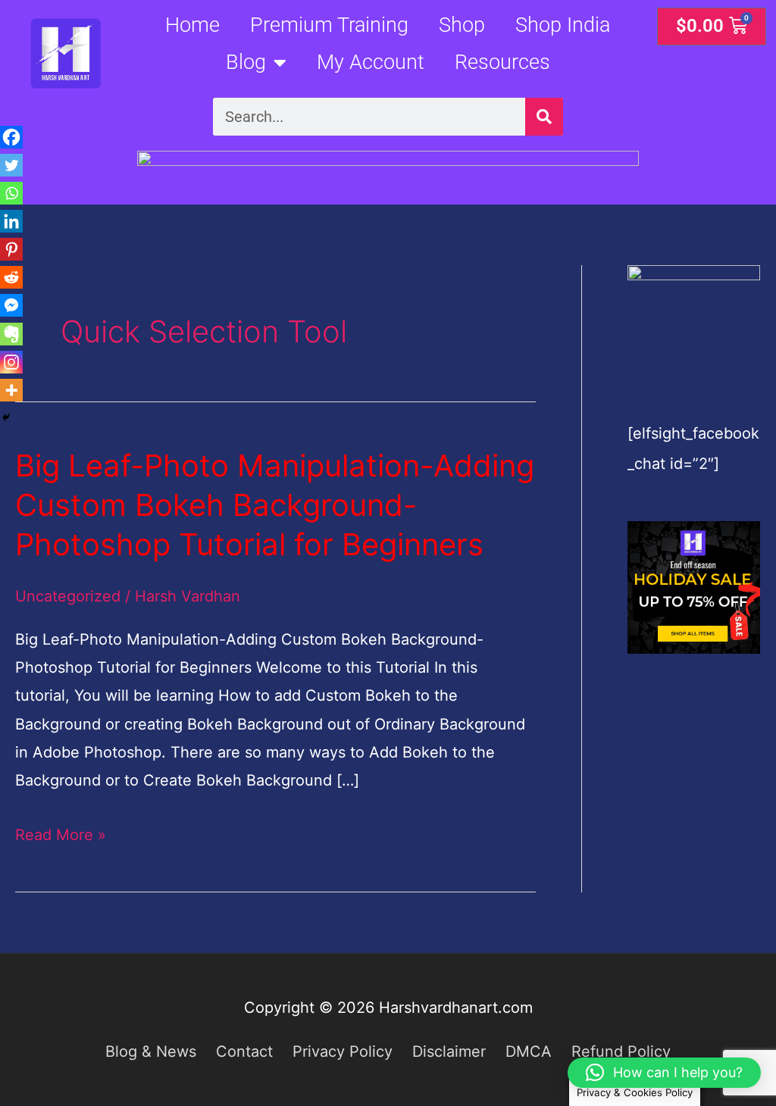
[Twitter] (11, 165)
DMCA (528, 1051)
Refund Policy (621, 1051)
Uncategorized (67, 596)
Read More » (60, 832)
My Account (370, 61)
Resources (502, 61)
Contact (244, 1051)
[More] (11, 390)
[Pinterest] (11, 249)
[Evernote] (11, 334)
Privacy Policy (343, 1051)
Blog (246, 61)
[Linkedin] (11, 221)
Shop (462, 24)
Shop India (562, 24)
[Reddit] (11, 277)
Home (192, 24)
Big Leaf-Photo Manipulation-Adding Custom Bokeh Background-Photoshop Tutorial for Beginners (274, 505)
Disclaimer (449, 1051)
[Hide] (6, 417)
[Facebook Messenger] (11, 305)
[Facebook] (11, 137)
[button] (664, 1073)
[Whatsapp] (11, 193)
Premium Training (329, 24)
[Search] (544, 117)
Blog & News (150, 1051)
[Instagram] (11, 362)
